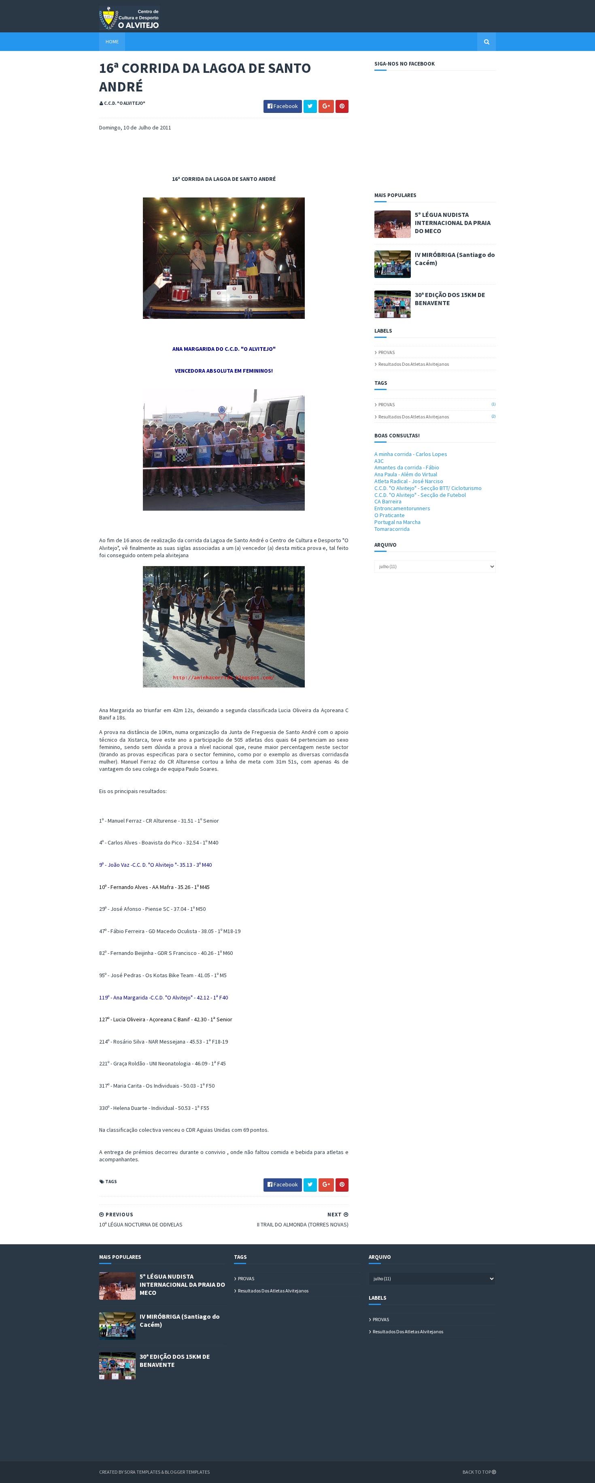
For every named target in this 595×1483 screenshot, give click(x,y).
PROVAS (386, 352)
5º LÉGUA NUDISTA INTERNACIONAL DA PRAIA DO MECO (453, 222)
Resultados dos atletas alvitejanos (413, 364)
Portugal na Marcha (397, 522)
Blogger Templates (187, 1472)
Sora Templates (142, 1472)
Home (112, 41)
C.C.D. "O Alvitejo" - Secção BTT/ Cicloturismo (428, 488)
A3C (379, 461)
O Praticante (389, 515)
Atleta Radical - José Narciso (408, 481)
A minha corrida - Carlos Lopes (410, 454)
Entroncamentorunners (402, 508)
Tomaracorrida (392, 529)
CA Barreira (388, 501)
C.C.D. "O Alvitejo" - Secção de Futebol (420, 495)
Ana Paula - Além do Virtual (405, 474)
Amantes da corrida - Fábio (406, 467)
